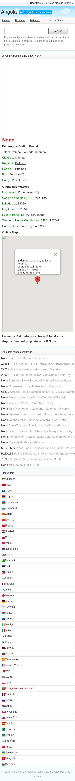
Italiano (9, 630)
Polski (8, 682)
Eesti (7, 566)
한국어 (8, 642)
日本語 (8, 636)
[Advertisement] (37, 96)
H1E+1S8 (7, 453)
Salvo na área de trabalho (59, 3)
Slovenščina (11, 717)
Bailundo (35, 20)
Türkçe (8, 746)
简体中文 (10, 519)
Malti (7, 671)
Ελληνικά (10, 607)
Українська (11, 752)
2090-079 (7, 374)
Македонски (12, 659)
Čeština (9, 537)
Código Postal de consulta (37, 12)
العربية (8, 490)
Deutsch (9, 601)
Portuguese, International (18, 688)
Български (11, 508)
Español (9, 723)
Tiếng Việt (10, 758)
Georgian (10, 595)
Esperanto (10, 560)
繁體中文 (10, 525)
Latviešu (9, 647)
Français (9, 583)
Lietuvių (9, 653)
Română (9, 694)
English (9, 554)
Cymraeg (10, 764)
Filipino (9, 572)
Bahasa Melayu (13, 665)
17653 (5, 363)
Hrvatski (9, 531)
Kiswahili (10, 729)
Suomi (8, 578)
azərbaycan (11, 502)
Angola (9, 12)
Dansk (8, 543)
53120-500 (8, 447)
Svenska (9, 735)
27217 (5, 369)
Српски (9, 706)
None (4, 358)
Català (8, 514)
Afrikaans (10, 479)
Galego (9, 589)
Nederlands (11, 548)
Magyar (9, 612)
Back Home (36, 3)
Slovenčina (11, 711)
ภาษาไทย (10, 740)
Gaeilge (9, 624)
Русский (9, 700)
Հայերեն (10, 496)
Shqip (8, 484)
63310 (5, 391)
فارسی (8, 676)
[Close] (55, 254)
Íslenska (9, 618)
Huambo (20, 20)
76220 (5, 459)
